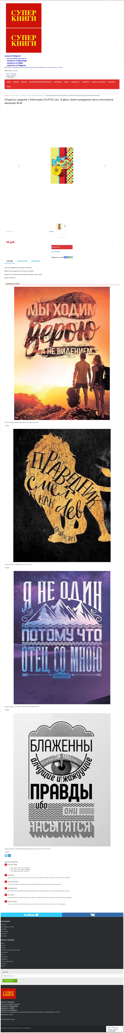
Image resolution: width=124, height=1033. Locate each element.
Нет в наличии (55, 251)
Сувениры (4, 959)
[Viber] (67, 257)
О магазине (4, 931)
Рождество (4, 957)
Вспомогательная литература (10, 950)
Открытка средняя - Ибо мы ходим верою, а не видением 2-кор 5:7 (22, 422)
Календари (4, 952)
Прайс (3, 966)
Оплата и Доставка (7, 961)
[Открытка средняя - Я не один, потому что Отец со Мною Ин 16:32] (62, 637)
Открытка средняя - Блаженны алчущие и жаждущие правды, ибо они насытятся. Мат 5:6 (28, 849)
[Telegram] (72, 257)
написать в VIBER (15, 63)
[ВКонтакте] (65, 257)
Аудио (3, 943)
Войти (7, 73)
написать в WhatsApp (17, 60)
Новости (3, 924)
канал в (8, 56)
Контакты (4, 936)
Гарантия (4, 934)
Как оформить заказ (7, 927)
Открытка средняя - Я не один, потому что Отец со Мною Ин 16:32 (22, 706)
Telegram (16, 56)
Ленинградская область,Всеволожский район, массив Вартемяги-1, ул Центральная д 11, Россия (37, 67)
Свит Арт (51, 231)
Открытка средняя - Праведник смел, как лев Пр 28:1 (18, 564)
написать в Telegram (16, 65)
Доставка (4, 929)
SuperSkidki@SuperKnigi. (17, 58)
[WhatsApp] (69, 257)
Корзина (8, 75)
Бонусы (3, 948)
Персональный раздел (8, 1019)
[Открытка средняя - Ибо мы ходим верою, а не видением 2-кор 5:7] (62, 353)
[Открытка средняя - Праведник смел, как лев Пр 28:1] (62, 495)
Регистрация (13, 73)
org (25, 58)
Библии (3, 945)
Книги (3, 954)
